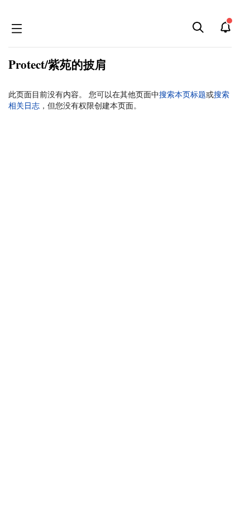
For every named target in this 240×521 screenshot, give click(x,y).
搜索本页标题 (182, 94)
